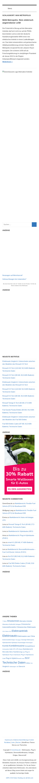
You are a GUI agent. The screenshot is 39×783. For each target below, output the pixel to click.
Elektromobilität (6, 639)
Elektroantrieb (20, 630)
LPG (14, 649)
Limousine (5, 649)
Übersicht (22, 666)
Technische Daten (14, 662)
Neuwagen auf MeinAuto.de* (12, 275)
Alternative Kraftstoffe (8, 624)
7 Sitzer (4, 621)
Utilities (28, 663)
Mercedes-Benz (7, 652)
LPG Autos (19, 649)
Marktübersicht (28, 649)
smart (23, 658)
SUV (27, 658)
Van (32, 663)
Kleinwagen (29, 642)
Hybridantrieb (6, 642)
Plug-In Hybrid (11, 658)
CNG (3, 631)
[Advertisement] (19, 252)
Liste (10, 649)
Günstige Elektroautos (27, 640)
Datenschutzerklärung (21, 740)
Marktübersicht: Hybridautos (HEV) (20, 531)
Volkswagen (13, 666)
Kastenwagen (22, 642)
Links (13, 742)
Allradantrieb (13, 621)
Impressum (8, 740)
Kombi (5, 646)
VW (17, 666)
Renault (19, 658)
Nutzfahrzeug (17, 652)
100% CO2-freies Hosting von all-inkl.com (19, 778)
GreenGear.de (16, 750)
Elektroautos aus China (26, 636)
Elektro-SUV (8, 631)
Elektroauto (9, 635)
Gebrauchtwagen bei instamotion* (14, 279)
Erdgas (13, 640)
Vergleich (5, 666)
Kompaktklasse (30, 646)
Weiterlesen (6, 62)
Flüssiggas (18, 639)
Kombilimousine (16, 646)
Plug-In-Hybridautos (15, 654)
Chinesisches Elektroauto (26, 627)
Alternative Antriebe (25, 621)
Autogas (18, 624)
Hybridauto (14, 642)
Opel (23, 652)
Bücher (18, 742)
